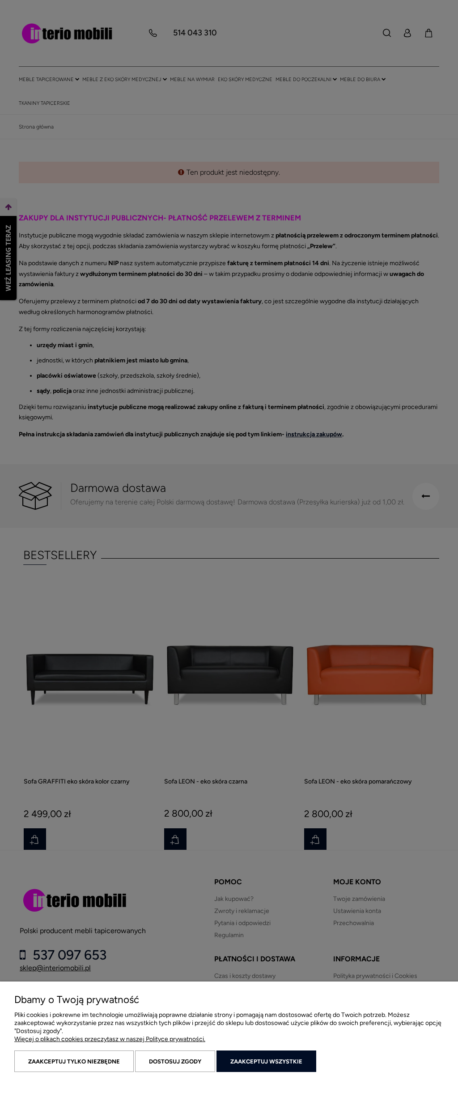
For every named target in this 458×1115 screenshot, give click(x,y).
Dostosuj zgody (175, 1061)
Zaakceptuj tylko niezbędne (74, 1061)
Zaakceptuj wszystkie (266, 1061)
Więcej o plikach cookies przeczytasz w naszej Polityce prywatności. (109, 1039)
